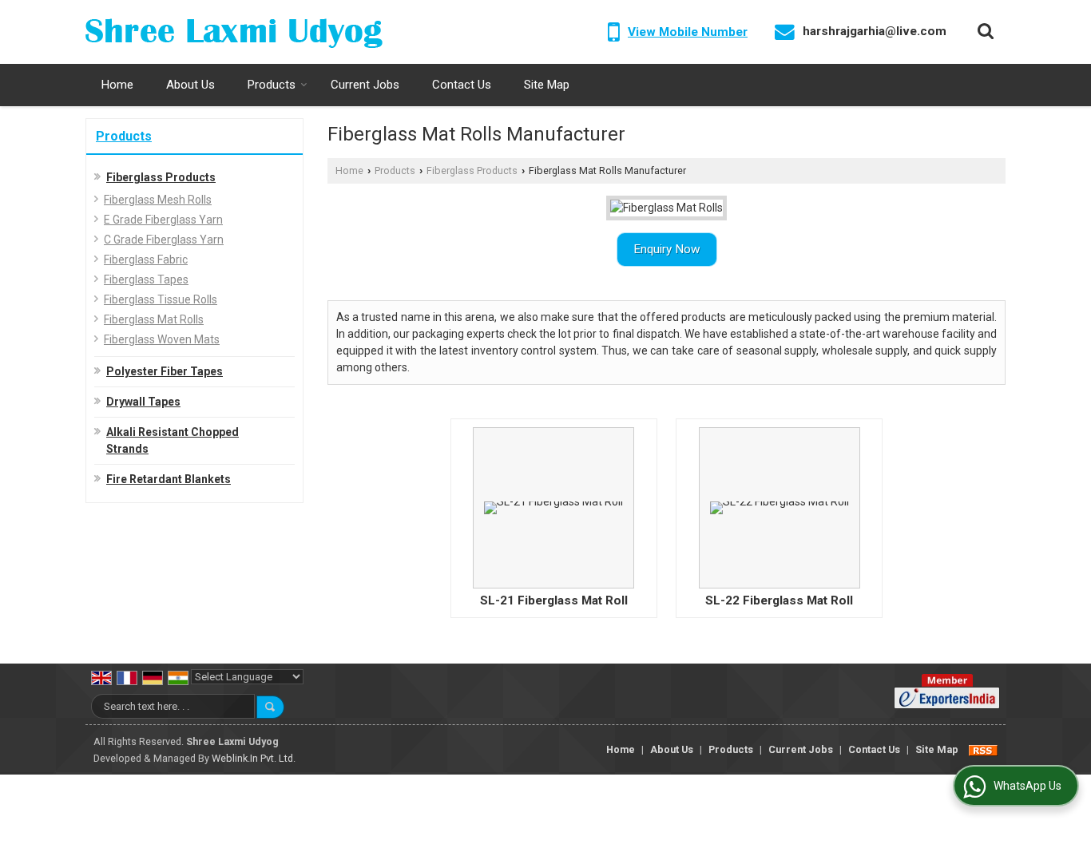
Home (117, 84)
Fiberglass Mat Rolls (154, 319)
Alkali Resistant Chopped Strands (172, 440)
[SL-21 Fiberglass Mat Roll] (553, 507)
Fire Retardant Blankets (168, 479)
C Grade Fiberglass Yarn (164, 239)
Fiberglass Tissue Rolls (160, 299)
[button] (688, 32)
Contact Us (461, 84)
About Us (190, 84)
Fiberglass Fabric (146, 259)
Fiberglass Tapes (146, 279)
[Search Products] (984, 31)
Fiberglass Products (161, 177)
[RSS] (983, 749)
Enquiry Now (666, 249)
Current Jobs (365, 84)
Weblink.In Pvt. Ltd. (254, 758)
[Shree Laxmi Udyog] (234, 32)
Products (272, 84)
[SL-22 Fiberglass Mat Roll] (779, 507)
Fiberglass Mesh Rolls (158, 199)
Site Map (546, 84)
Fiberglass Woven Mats (162, 339)
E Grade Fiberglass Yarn (163, 219)
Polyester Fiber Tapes (164, 371)
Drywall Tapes (143, 401)
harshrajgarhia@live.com (874, 31)
